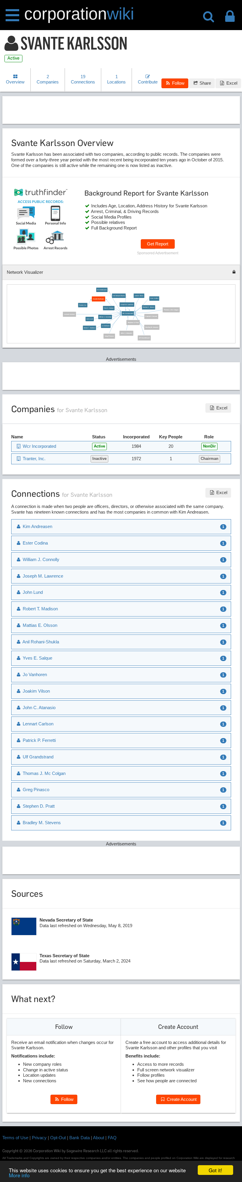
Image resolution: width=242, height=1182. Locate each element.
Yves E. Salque (109, 308)
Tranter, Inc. (83, 305)
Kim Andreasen (102, 290)
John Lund (89, 319)
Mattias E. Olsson (148, 307)
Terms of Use (15, 1137)
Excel (231, 83)
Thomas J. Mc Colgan (171, 310)
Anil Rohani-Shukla (119, 295)
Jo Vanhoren (105, 325)
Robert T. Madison (89, 328)
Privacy (39, 1137)
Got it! (215, 1170)
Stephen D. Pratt (133, 322)
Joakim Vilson (139, 295)
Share (204, 83)
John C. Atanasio (126, 333)
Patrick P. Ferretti (151, 316)
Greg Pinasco (109, 336)
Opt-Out (58, 1137)
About (98, 1137)
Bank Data (79, 1137)
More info (19, 1175)
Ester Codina (154, 298)
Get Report (157, 243)
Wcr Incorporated (127, 313)
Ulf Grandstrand (144, 338)
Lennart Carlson (69, 314)
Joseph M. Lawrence (126, 304)
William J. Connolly (105, 317)
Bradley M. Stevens (151, 327)
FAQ (112, 1137)
